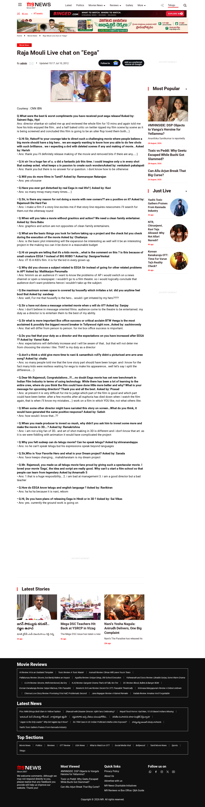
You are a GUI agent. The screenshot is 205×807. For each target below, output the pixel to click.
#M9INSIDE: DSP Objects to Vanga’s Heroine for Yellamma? (80, 773)
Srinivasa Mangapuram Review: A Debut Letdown (160, 688)
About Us (109, 776)
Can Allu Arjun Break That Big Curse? (80, 786)
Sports (175, 745)
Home (19, 36)
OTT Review (65, 745)
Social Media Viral (123, 745)
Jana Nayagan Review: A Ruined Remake (110, 693)
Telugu (171, 5)
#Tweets (38, 13)
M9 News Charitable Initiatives (120, 785)
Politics (80, 5)
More (140, 5)
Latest (68, 5)
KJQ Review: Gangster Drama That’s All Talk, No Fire (95, 683)
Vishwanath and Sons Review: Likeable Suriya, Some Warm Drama (155, 677)
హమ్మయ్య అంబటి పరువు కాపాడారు (146, 722)
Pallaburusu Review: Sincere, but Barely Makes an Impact (44, 677)
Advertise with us (113, 780)
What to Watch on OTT (100, 745)
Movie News (32, 36)
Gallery (129, 5)
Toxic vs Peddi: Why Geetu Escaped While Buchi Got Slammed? (79, 780)
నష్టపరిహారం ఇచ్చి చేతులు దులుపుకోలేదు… (89, 717)
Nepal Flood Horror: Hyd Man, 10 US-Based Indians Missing (147, 711)
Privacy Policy (111, 771)
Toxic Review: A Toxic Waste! (71, 672)
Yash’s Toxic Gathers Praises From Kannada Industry (42, 727)
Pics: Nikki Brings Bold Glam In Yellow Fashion (40, 711)
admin (23, 63)
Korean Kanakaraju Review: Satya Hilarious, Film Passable (45, 688)
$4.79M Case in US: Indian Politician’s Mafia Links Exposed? (100, 722)
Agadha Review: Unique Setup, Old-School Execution (98, 677)
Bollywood (140, 745)
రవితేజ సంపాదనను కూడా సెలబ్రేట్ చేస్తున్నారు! (131, 717)
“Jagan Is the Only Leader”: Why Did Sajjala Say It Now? (43, 722)
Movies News (96, 5)
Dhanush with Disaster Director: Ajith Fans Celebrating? (90, 711)
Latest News (29, 703)
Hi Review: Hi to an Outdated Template (36, 672)
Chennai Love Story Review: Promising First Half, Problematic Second (55, 693)
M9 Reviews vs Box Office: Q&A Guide (124, 790)
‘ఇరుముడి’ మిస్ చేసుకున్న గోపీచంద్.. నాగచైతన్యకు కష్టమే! (43, 717)
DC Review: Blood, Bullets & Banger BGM (141, 683)
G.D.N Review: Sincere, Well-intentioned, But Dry (45, 683)
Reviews (114, 5)
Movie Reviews (32, 664)
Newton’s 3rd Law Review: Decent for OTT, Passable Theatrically (104, 688)
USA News (80, 745)
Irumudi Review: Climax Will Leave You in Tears (109, 672)
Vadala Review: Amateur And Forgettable (151, 693)
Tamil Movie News (158, 745)
